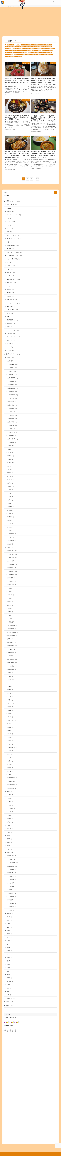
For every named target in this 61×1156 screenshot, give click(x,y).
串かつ (9, 286)
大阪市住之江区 (29, 46)
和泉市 (33, 54)
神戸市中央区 (12, 645)
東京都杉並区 (11, 893)
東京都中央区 (12, 856)
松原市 (7, 54)
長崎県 (9, 967)
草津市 (10, 801)
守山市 (10, 818)
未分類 (9, 1005)
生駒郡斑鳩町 (11, 788)
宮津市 (10, 615)
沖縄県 (9, 984)
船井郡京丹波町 (12, 635)
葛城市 (10, 774)
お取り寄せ (11, 333)
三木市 (10, 696)
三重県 (9, 825)
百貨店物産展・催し (13, 320)
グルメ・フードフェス (13, 337)
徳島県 (9, 950)
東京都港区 (11, 900)
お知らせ (9, 1001)
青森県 (9, 835)
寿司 (9, 242)
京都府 (10, 547)
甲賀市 (10, 805)
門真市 (18, 52)
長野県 (9, 923)
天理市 (10, 761)
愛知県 (9, 933)
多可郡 (10, 750)
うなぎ (10, 269)
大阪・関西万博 (12, 204)
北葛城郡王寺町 (12, 784)
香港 (9, 991)
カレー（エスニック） (14, 238)
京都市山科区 (11, 584)
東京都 (10, 852)
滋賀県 (9, 791)
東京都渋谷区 (11, 886)
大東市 (42, 52)
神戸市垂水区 (11, 669)
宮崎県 (9, 978)
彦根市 (10, 798)
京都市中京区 (12, 557)
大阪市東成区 (14, 48)
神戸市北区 (11, 642)
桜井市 (10, 771)
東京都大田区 (11, 879)
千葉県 (9, 849)
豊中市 (39, 50)
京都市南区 (11, 581)
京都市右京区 (11, 561)
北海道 (9, 832)
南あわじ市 (11, 720)
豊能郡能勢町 (13, 56)
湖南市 (10, 822)
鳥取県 (9, 944)
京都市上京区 (12, 550)
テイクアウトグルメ (13, 330)
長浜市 (10, 811)
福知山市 (10, 595)
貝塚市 (45, 54)
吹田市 (43, 50)
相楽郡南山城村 (12, 625)
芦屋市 (10, 689)
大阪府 (10, 357)
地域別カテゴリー (10, 44)
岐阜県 (9, 930)
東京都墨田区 (11, 906)
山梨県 (9, 927)
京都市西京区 (11, 567)
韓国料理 (10, 292)
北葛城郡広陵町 (12, 781)
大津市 (10, 794)
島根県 (9, 947)
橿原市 (10, 767)
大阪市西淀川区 (14, 50)
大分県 (9, 971)
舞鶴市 (10, 601)
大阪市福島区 (36, 44)
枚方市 (25, 52)
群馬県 (9, 845)
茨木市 (47, 50)
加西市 (10, 706)
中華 (9, 218)
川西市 (10, 686)
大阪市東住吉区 (42, 46)
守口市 (22, 52)
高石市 (36, 54)
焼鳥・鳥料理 (11, 282)
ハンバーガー (11, 306)
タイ (9, 994)
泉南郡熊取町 (50, 54)
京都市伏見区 (12, 574)
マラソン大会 (11, 347)
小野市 (10, 693)
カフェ (10, 313)
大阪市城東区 (39, 48)
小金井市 (10, 910)
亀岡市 (10, 598)
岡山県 (9, 937)
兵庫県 (10, 639)
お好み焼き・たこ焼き (14, 279)
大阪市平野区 (8, 48)
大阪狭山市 (23, 54)
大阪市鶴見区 (45, 48)
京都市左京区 (12, 564)
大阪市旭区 (8, 50)
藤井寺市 (11, 54)
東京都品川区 (11, 872)
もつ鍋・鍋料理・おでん (14, 255)
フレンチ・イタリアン (14, 215)
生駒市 (10, 764)
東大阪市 (46, 52)
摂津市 (14, 52)
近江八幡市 (11, 808)
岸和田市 (40, 54)
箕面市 (10, 52)
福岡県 (9, 964)
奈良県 (9, 754)
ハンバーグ (11, 272)
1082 (37, 179)
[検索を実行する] (55, 192)
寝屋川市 (30, 52)
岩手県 (9, 839)
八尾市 (50, 52)
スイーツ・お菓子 (13, 309)
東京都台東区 (12, 866)
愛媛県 (9, 957)
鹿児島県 (10, 981)
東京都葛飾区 (11, 869)
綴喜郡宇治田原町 (12, 632)
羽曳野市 (16, 54)
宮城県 (9, 842)
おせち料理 (11, 323)
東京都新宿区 (11, 889)
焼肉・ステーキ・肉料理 (14, 252)
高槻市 (50, 50)
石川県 (9, 917)
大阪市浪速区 (15, 46)
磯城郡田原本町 (12, 778)
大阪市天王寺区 (48, 44)
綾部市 (10, 605)
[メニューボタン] (58, 2)
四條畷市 (38, 52)
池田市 (7, 52)
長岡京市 (10, 588)
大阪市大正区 (21, 48)
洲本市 (10, 717)
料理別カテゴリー (13, 201)
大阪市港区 (27, 48)
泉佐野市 (7, 56)
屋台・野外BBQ (12, 299)
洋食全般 (10, 211)
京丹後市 (10, 618)
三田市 (10, 700)
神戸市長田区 (11, 652)
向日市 (10, 591)
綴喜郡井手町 (11, 628)
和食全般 (11, 208)
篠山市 (10, 733)
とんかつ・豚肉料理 (13, 259)
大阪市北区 (24, 44)
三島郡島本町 (19, 56)
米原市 (10, 815)
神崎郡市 (10, 730)
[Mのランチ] (2, 2)
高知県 (9, 961)
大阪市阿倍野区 (9, 46)
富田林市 (28, 54)
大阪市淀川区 (21, 50)
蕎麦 (9, 231)
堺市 (19, 54)
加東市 (10, 727)
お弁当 (9, 326)
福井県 (9, 920)
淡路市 (10, 713)
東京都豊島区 (11, 876)
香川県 (9, 954)
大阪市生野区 (49, 46)
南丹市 (10, 608)
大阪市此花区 (51, 48)
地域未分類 (11, 998)
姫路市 (10, 723)
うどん (10, 228)
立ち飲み (10, 248)
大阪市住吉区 (35, 46)
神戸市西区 (11, 649)
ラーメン (11, 221)
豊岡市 (10, 740)
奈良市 (10, 757)
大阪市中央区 (29, 44)
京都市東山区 (12, 571)
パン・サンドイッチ (13, 303)
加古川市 (10, 703)
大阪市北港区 (34, 50)
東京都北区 (11, 859)
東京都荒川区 (11, 903)
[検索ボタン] (53, 2)
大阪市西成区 (22, 46)
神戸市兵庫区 (12, 662)
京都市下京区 (12, 554)
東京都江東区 (11, 896)
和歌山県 (10, 828)
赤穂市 (10, 744)
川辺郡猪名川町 (12, 747)
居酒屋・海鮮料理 (13, 245)
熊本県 (9, 974)
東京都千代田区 (12, 862)
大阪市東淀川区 (28, 50)
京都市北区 (11, 578)
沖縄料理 (10, 289)
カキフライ (11, 265)
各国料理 (10, 296)
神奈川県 (10, 913)
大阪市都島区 (32, 48)
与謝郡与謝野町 (12, 622)
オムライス (11, 276)
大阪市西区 (42, 44)
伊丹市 (10, 683)
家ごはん (10, 350)
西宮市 (10, 679)
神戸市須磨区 (11, 666)
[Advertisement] (30, 19)
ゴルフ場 (10, 343)
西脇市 (10, 737)
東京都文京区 (11, 883)
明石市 (10, 710)
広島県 (9, 940)
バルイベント (11, 340)
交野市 (34, 52)
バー (9, 316)
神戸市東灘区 (12, 659)
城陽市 (10, 611)
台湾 (9, 988)
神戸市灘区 (11, 656)
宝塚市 (10, 676)
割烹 (9, 262)
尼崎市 (10, 672)
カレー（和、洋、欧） (14, 235)
